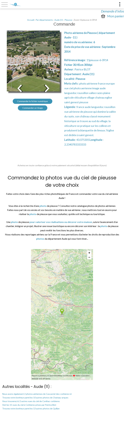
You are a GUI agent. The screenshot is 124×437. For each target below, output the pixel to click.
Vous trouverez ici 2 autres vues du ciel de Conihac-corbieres (31, 401)
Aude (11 (58, 20)
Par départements (44, 20)
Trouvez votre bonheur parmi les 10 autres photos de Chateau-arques (35, 397)
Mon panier (115, 16)
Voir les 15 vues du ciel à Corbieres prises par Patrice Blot (29, 405)
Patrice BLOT (83, 69)
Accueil (30, 20)
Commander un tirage (32, 108)
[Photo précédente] (19, 88)
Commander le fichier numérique (32, 101)
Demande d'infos (112, 11)
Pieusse (68, 20)
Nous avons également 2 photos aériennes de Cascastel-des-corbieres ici (37, 394)
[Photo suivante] (47, 88)
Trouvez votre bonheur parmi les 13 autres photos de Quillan (31, 408)
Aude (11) (88, 74)
